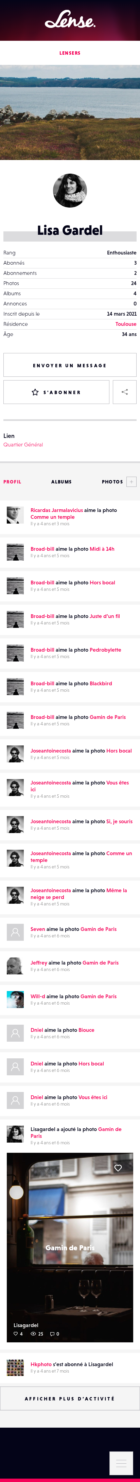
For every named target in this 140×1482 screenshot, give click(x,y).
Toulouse (126, 324)
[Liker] (118, 1168)
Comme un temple (53, 517)
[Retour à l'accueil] (70, 19)
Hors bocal (102, 582)
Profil (12, 481)
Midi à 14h (102, 549)
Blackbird (101, 683)
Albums (61, 481)
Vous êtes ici (92, 1097)
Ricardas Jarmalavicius (57, 510)
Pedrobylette (105, 650)
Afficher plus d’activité (70, 1398)
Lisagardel (26, 1325)
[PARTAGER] (125, 392)
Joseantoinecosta (51, 750)
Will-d (38, 996)
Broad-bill (42, 549)
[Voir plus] (130, 482)
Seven (38, 929)
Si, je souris (119, 821)
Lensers (70, 53)
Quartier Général (23, 444)
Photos (112, 481)
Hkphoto (41, 1364)
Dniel (37, 1030)
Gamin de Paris (108, 717)
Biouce (86, 1030)
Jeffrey (39, 962)
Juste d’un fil (105, 616)
